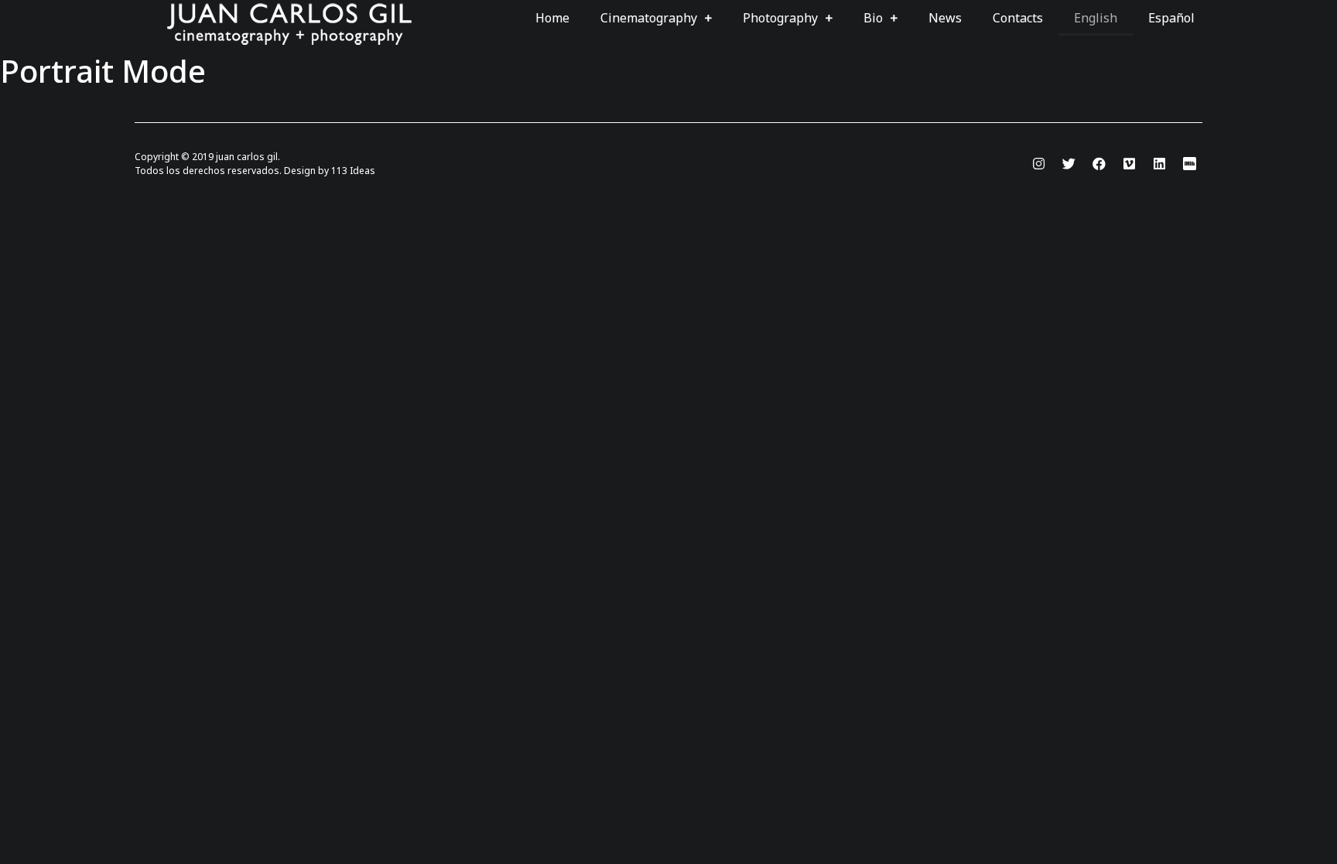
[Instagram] (1038, 163)
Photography (780, 17)
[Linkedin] (1159, 163)
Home (552, 17)
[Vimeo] (1129, 163)
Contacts (1018, 17)
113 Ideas (353, 170)
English (1095, 17)
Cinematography (648, 17)
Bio (873, 17)
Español (1171, 17)
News (945, 17)
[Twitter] (1068, 163)
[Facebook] (1099, 163)
